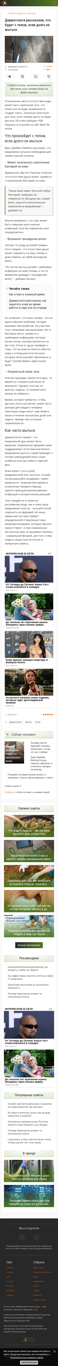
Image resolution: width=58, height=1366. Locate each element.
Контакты (10, 1290)
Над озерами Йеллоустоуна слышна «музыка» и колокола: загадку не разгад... (41, 763)
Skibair (50, 66)
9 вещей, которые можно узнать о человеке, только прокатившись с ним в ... (30, 777)
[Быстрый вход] (47, 3)
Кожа (37, 722)
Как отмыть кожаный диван (27, 294)
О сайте (10, 1281)
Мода (35, 1276)
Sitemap (9, 1295)
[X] (22, 76)
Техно (36, 1286)
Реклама (10, 1286)
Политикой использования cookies (26, 1357)
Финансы (37, 1295)
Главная (10, 1267)
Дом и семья (39, 1267)
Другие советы (40, 1299)
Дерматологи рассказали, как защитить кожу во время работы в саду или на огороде (28, 304)
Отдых (36, 1290)
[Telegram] (9, 76)
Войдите (9, 792)
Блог (8, 1276)
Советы (9, 1272)
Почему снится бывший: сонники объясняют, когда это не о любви (40, 747)
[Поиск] (40, 3)
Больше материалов (29, 945)
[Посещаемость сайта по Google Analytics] (29, 1339)
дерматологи (15, 722)
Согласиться (29, 1362)
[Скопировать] (49, 76)
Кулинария (38, 1281)
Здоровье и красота (42, 1272)
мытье (28, 722)
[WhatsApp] (35, 76)
